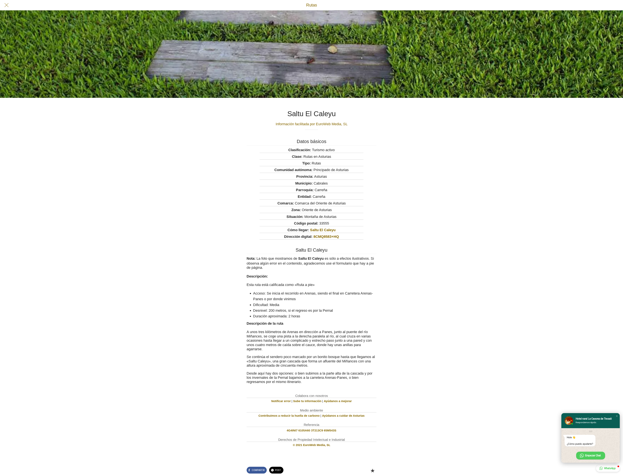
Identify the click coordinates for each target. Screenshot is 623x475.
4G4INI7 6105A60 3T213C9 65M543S (311, 430)
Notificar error (281, 401)
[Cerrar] (6, 5)
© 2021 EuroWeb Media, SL (311, 445)
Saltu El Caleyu (323, 230)
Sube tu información (307, 401)
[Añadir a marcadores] (372, 470)
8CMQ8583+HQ (326, 237)
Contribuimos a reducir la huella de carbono (289, 415)
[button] (616, 416)
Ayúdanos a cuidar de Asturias (343, 415)
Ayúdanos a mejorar (338, 401)
